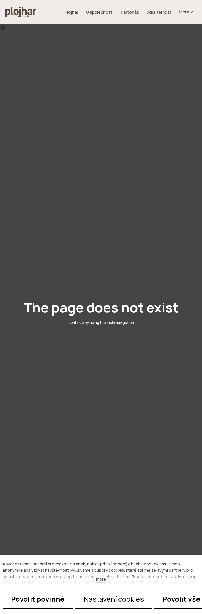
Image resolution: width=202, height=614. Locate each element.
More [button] (184, 12)
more (101, 579)
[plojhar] (20, 12)
